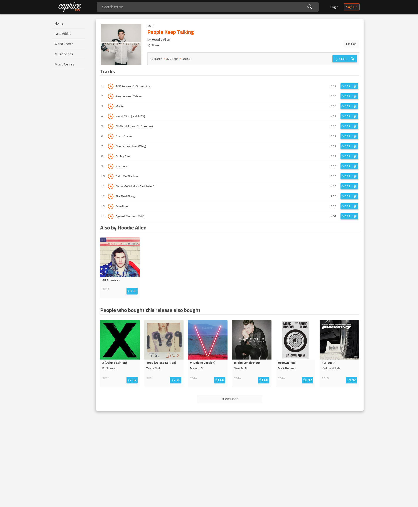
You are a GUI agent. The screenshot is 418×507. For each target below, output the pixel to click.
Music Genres (64, 64)
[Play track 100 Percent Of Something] (110, 86)
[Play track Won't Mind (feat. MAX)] (110, 116)
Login (334, 7)
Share (155, 45)
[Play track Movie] (110, 106)
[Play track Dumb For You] (110, 136)
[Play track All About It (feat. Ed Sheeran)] (110, 126)
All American (111, 280)
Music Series (63, 54)
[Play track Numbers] (110, 166)
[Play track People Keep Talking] (110, 96)
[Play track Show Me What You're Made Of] (110, 186)
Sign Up (351, 7)
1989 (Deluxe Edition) (161, 363)
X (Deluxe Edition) (114, 363)
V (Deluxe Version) (202, 363)
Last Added (62, 33)
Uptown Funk (287, 363)
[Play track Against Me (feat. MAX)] (110, 216)
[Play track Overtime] (110, 206)
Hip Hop (351, 44)
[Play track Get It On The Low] (110, 176)
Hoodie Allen (161, 39)
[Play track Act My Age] (110, 156)
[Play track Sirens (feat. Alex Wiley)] (110, 146)
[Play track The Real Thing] (110, 196)
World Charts (63, 43)
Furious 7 (328, 363)
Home (58, 23)
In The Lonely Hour (247, 363)
